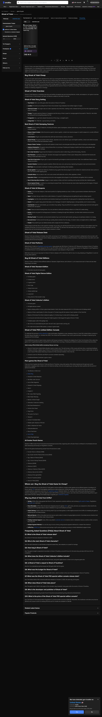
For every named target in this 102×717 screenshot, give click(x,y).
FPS (33, 489)
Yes (77, 712)
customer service (60, 520)
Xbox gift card (31, 503)
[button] (61, 608)
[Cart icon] (84, 2)
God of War (31, 434)
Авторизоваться (95, 2)
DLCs (66, 506)
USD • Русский (77, 2)
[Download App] (88, 2)
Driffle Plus (37, 527)
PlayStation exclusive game (45, 246)
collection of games (63, 494)
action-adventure (43, 333)
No (92, 712)
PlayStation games (53, 491)
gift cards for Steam (84, 501)
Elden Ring (30, 374)
